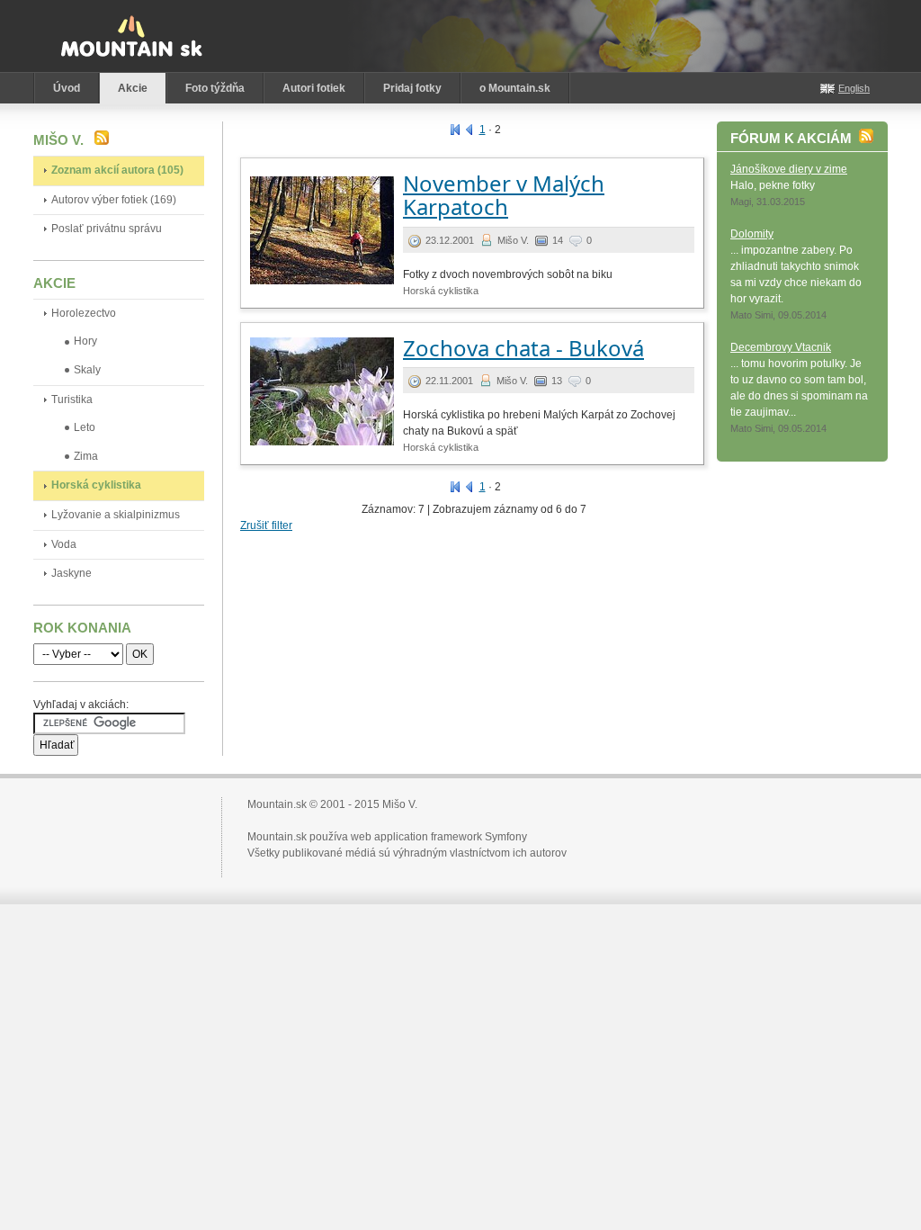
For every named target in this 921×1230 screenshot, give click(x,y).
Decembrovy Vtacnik (780, 347)
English (854, 88)
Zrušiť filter (266, 525)
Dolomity (751, 234)
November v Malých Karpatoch (503, 194)
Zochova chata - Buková (523, 348)
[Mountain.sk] (131, 36)
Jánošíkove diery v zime (788, 169)
